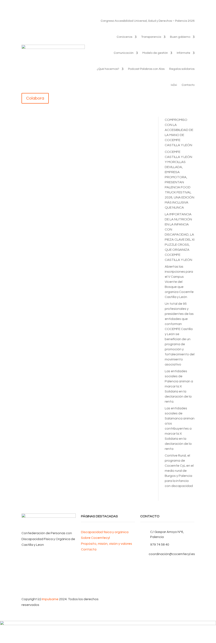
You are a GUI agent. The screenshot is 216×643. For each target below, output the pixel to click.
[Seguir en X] (167, 571)
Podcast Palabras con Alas (146, 68)
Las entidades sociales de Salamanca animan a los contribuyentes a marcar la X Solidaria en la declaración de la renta (179, 428)
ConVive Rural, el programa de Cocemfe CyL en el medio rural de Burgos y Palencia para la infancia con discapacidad (179, 471)
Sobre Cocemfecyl (95, 537)
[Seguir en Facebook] (167, 564)
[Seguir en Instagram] (167, 584)
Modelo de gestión (155, 52)
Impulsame (50, 599)
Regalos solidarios (181, 68)
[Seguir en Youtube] (167, 577)
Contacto (188, 85)
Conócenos (124, 36)
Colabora (35, 98)
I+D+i (174, 85)
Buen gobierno (180, 36)
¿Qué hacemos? (108, 68)
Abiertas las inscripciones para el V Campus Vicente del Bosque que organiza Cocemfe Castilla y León (179, 282)
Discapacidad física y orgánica (104, 532)
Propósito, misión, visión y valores (106, 543)
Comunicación (124, 52)
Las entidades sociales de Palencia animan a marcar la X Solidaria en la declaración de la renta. (179, 386)
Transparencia (151, 36)
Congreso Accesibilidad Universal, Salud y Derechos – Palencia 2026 (147, 20)
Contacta (88, 549)
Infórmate (183, 52)
